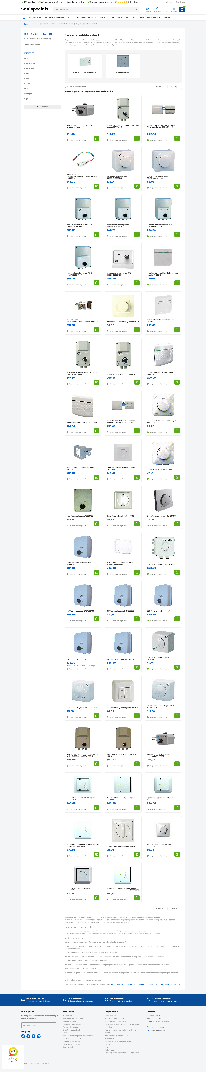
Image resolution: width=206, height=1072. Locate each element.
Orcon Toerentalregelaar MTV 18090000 (162, 516)
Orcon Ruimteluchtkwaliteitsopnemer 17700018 (81, 468)
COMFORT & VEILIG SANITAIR (149, 17)
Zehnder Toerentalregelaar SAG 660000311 (159, 845)
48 (176, 87)
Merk (26, 59)
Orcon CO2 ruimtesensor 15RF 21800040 (82, 423)
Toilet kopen (110, 1050)
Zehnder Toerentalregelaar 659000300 (121, 846)
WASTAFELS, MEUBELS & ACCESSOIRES (92, 17)
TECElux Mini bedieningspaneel (118, 1041)
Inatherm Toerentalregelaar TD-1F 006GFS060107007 (79, 274)
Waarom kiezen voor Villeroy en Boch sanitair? (120, 1031)
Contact (166, 11)
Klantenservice (69, 1016)
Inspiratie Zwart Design (72, 1038)
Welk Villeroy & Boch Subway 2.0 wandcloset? (118, 1037)
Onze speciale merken (72, 1044)
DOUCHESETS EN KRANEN (54, 17)
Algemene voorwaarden (73, 1018)
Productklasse (29, 64)
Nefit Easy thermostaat (114, 1018)
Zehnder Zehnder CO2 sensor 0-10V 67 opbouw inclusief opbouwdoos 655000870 (123, 889)
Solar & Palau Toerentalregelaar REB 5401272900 (160, 707)
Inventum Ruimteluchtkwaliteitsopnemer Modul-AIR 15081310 (162, 274)
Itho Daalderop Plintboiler (115, 1021)
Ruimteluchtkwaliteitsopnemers (37, 39)
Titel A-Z (162, 87)
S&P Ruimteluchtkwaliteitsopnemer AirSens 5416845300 (120, 563)
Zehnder (177, 984)
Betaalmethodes (70, 1021)
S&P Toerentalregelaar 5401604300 (161, 611)
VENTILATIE (129, 17)
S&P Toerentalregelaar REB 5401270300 (82, 708)
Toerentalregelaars (32, 44)
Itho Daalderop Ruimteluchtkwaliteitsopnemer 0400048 (82, 321)
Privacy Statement (70, 1027)
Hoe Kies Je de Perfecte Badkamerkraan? (122, 1053)
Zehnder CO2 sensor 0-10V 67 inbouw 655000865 (121, 799)
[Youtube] (33, 1036)
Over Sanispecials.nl (71, 1030)
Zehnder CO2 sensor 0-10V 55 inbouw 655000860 (81, 799)
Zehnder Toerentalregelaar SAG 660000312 (78, 889)
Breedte (27, 79)
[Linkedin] (39, 1036)
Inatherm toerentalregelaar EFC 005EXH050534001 (119, 274)
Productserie (29, 69)
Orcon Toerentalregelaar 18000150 (80, 516)
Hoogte (27, 84)
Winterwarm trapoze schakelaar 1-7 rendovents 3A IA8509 (80, 126)
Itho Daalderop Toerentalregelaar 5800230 (123, 322)
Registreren (180, 2)
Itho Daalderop (140, 984)
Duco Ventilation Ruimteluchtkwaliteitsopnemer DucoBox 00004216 (82, 176)
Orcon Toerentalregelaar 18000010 (160, 469)
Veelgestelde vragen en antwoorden (78, 1036)
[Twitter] (28, 1036)
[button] (96, 138)
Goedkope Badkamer (71, 1041)
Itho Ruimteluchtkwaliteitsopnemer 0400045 (160, 321)
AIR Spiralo (115, 984)
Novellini (108, 1047)
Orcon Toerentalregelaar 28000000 (120, 516)
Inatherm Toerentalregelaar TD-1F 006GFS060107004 (79, 226)
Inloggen (169, 2)
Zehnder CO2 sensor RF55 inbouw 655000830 (160, 799)
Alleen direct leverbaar (76, 87)
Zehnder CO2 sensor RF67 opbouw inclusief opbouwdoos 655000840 (83, 845)
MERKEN (167, 17)
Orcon (157, 984)
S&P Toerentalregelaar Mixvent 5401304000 (159, 658)
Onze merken (110, 1016)
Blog (65, 1033)
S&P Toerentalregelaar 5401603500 (120, 611)
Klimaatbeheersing (72, 45)
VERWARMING (116, 17)
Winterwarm (166, 984)
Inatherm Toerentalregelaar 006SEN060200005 (117, 177)
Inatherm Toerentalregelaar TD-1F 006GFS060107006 (160, 226)
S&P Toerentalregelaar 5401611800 (120, 659)
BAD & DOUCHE (35, 17)
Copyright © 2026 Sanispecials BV (35, 1063)
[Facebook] (23, 1036)
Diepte (26, 74)
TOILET (70, 17)
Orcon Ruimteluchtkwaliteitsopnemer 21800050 (121, 468)
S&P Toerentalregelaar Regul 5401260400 (123, 708)
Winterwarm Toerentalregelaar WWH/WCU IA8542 (122, 755)
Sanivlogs (109, 1044)
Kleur (26, 89)
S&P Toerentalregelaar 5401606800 (80, 659)
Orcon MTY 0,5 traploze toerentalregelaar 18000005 (162, 422)
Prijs (26, 99)
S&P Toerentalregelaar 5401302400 (161, 564)
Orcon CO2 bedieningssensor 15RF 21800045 (160, 373)
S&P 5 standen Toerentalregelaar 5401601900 (79, 563)
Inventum (129, 984)
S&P (122, 984)
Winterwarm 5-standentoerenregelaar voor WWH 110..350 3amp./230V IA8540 (83, 755)
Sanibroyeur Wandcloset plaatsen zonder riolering (122, 1025)
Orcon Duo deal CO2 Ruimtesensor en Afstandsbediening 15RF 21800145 (161, 126)
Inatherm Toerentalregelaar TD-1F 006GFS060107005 (119, 226)
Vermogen (28, 94)
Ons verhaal (68, 1047)
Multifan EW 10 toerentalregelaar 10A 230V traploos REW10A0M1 (123, 126)
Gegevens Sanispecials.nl (73, 1024)
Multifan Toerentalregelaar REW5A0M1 (121, 374)
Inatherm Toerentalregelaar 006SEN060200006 (157, 177)
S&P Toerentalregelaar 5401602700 (80, 611)
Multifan (150, 984)
